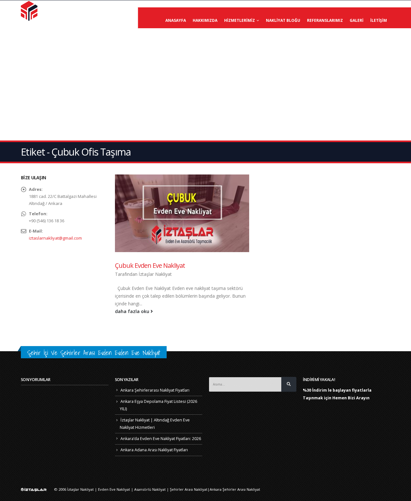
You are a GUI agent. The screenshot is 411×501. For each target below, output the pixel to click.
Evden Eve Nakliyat (114, 489)
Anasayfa (175, 20)
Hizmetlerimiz (239, 20)
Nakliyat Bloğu (283, 20)
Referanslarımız (325, 20)
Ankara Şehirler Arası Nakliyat (235, 489)
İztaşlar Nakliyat (155, 274)
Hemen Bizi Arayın (351, 398)
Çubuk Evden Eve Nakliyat (150, 265)
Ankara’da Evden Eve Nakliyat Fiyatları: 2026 (160, 438)
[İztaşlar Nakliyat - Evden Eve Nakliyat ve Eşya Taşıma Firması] (30, 10)
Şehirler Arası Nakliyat (188, 489)
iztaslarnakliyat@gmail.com (55, 238)
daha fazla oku (133, 311)
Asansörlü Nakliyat (150, 489)
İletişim (378, 20)
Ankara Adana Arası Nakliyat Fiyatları (154, 450)
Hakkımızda (205, 20)
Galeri (356, 20)
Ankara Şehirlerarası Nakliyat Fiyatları (154, 390)
